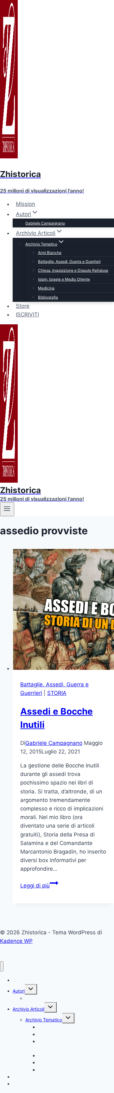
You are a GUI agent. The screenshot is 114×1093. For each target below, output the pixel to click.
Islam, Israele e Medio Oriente (64, 279)
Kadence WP (16, 941)
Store (22, 306)
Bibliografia (48, 297)
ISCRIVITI (27, 314)
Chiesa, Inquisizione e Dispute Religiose (73, 270)
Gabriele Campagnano (45, 223)
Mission (25, 204)
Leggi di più (39, 885)
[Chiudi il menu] (1, 966)
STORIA (56, 693)
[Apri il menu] (7, 509)
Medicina (46, 288)
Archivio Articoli (28, 1009)
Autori (19, 991)
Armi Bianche (49, 252)
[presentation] (63, 611)
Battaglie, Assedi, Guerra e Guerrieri (69, 261)
